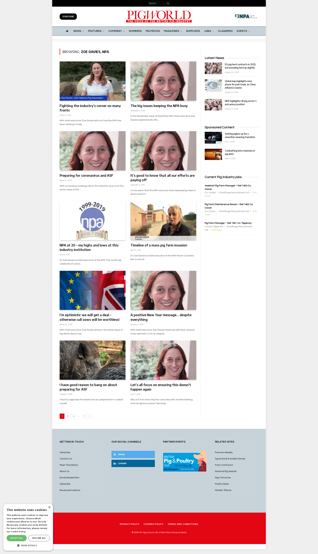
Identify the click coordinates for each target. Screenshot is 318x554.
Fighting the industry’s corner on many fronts (90, 108)
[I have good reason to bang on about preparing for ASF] (93, 360)
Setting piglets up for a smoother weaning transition (240, 135)
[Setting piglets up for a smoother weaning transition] (213, 137)
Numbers (135, 31)
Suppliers (193, 31)
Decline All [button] (39, 538)
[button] (28, 545)
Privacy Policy (129, 524)
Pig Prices (153, 31)
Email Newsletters (69, 477)
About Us (64, 471)
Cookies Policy (153, 524)
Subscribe (68, 16)
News (77, 31)
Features (95, 31)
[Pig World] (159, 16)
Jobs (207, 31)
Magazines (171, 31)
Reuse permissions (70, 490)
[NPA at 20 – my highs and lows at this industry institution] (93, 220)
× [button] (49, 507)
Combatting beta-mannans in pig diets (240, 152)
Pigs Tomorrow (223, 477)
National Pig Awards (226, 471)
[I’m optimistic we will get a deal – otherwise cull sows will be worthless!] (93, 290)
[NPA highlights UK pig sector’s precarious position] (213, 104)
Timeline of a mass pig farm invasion (159, 245)
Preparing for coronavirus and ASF (86, 175)
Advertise (65, 452)
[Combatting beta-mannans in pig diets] (213, 154)
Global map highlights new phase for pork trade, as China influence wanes (240, 84)
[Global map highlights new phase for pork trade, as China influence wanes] (213, 85)
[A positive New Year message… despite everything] (163, 290)
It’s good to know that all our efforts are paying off (163, 177)
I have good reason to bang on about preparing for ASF (88, 387)
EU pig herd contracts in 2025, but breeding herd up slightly (240, 66)
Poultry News (222, 484)
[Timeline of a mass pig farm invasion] (163, 220)
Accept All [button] (16, 538)
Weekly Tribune (223, 490)
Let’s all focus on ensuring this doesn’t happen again (161, 387)
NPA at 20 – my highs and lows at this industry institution (89, 247)
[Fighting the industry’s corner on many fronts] (93, 81)
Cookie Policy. (18, 531)
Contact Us (66, 459)
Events (242, 31)
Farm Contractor (224, 465)
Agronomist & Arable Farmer (230, 459)
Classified (225, 31)
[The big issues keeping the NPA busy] (163, 81)
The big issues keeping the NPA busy (159, 106)
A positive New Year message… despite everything (161, 317)
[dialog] (28, 527)
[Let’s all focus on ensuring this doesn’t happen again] (163, 360)
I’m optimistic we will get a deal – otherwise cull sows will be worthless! (90, 317)
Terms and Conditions (183, 524)
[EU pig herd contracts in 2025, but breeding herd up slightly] (213, 68)
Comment (115, 31)
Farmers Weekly (224, 452)
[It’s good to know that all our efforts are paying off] (163, 150)
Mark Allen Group (168, 532)
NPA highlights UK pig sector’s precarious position (241, 103)
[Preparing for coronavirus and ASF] (93, 150)
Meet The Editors (69, 465)
